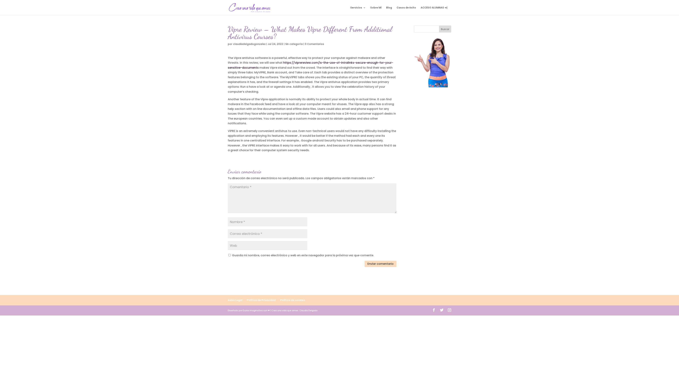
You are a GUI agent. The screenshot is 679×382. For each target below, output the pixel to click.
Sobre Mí (376, 7)
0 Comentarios (314, 44)
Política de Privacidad (261, 300)
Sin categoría (294, 44)
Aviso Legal (235, 300)
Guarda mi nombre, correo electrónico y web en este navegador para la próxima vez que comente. (303, 255)
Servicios (356, 7)
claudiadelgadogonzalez (249, 44)
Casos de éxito (406, 7)
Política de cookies (292, 300)
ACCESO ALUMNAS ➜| (434, 7)
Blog (389, 7)
